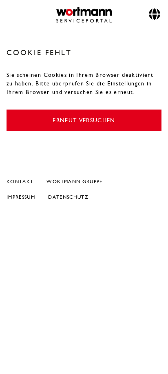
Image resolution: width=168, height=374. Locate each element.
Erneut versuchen (84, 120)
